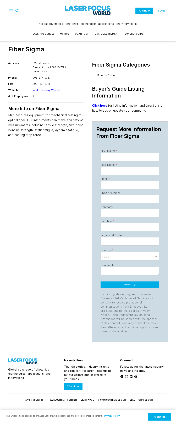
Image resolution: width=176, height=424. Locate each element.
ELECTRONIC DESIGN (141, 400)
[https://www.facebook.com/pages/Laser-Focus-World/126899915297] (122, 376)
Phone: (12, 77)
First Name (109, 150)
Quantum (81, 33)
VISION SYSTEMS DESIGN (112, 400)
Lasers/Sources (44, 33)
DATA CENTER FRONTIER (63, 400)
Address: (14, 63)
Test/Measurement (106, 33)
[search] (17, 10)
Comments (107, 265)
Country (107, 250)
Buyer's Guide (106, 75)
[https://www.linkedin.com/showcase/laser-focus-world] (131, 376)
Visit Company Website (47, 90)
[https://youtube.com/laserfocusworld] (136, 376)
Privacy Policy (112, 416)
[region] (88, 417)
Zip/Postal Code (111, 235)
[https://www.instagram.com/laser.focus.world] (126, 376)
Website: (13, 90)
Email (105, 179)
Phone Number (110, 193)
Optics (64, 33)
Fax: (11, 83)
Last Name (109, 164)
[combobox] (130, 256)
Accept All (159, 417)
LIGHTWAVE (87, 400)
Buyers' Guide (134, 33)
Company (107, 207)
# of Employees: (18, 96)
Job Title (107, 221)
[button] (10, 10)
